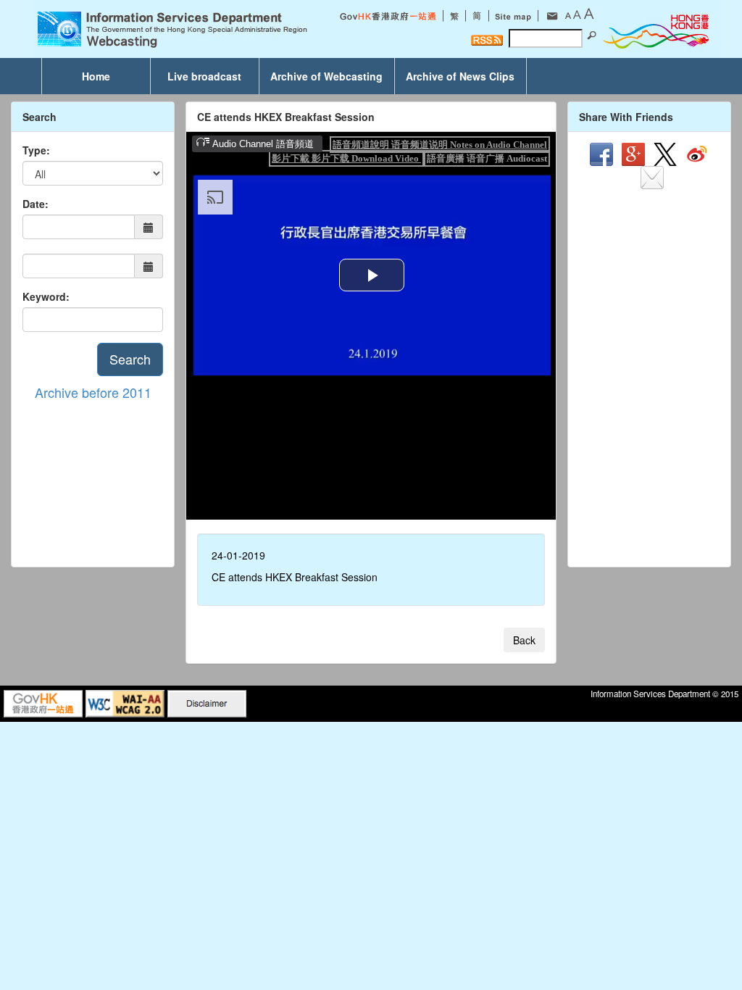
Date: (35, 203)
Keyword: (46, 296)
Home (96, 76)
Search (130, 358)
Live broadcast (204, 76)
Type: (36, 150)
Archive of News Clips (460, 76)
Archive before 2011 (93, 392)
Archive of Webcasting (326, 76)
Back (524, 640)
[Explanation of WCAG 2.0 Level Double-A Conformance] (125, 702)
